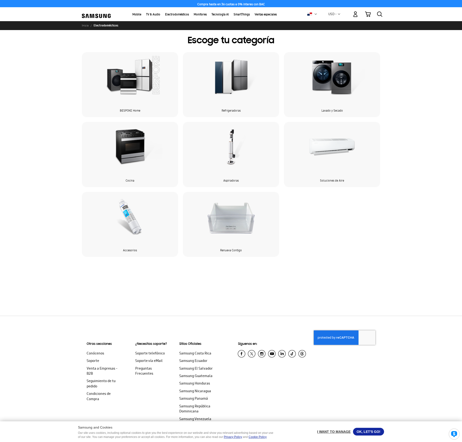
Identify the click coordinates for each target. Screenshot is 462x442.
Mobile (136, 15)
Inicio (85, 25)
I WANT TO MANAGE (334, 432)
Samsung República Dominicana (194, 409)
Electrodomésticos (177, 15)
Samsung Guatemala (195, 376)
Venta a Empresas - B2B (102, 371)
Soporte (93, 361)
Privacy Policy (233, 437)
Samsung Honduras (194, 384)
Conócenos (95, 354)
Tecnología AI (220, 15)
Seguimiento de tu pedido (101, 384)
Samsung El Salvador (196, 369)
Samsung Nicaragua (195, 391)
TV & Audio (153, 15)
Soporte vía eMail (149, 361)
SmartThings (242, 15)
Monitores (200, 15)
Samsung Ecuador (193, 361)
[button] (315, 14)
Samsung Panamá (193, 399)
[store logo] (96, 11)
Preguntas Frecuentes (144, 371)
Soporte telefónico (150, 354)
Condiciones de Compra (99, 396)
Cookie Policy (258, 437)
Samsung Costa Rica (195, 354)
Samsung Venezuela (195, 419)
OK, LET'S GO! (368, 432)
